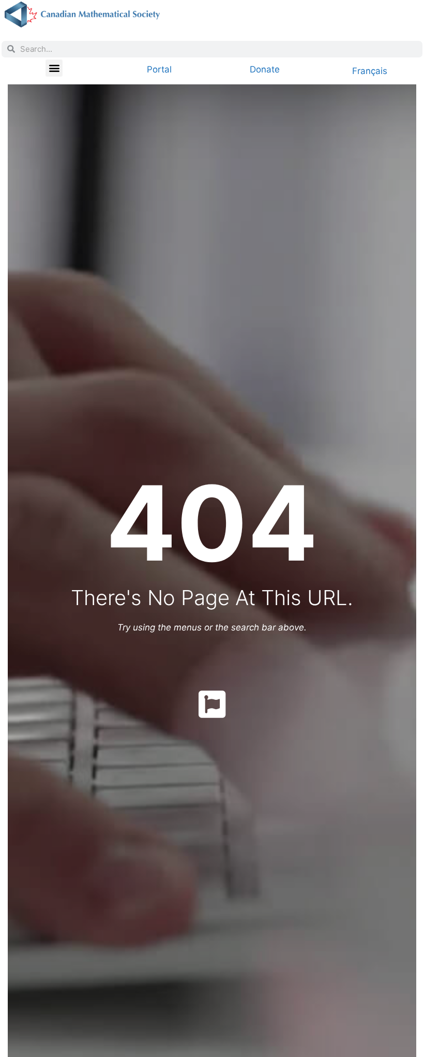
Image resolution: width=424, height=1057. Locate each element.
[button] (54, 68)
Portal (159, 69)
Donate (265, 69)
